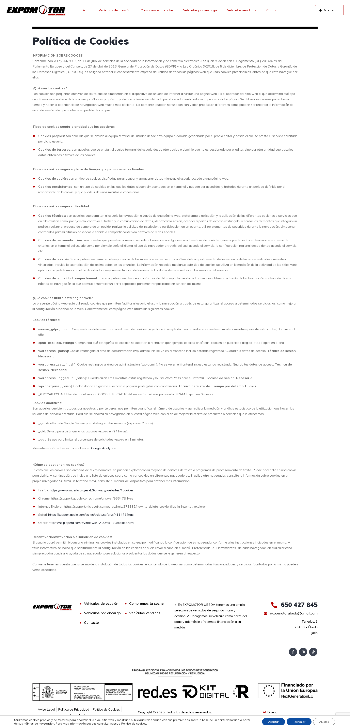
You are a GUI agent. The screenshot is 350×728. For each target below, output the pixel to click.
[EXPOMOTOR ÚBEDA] (36, 10)
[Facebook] (293, 652)
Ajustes (324, 722)
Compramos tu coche (157, 10)
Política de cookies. (134, 723)
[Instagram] (303, 652)
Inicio (85, 10)
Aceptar (273, 722)
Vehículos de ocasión (114, 10)
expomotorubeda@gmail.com (293, 613)
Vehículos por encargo (200, 10)
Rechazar (299, 722)
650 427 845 (298, 605)
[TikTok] (313, 652)
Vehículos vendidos (241, 10)
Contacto (273, 10)
